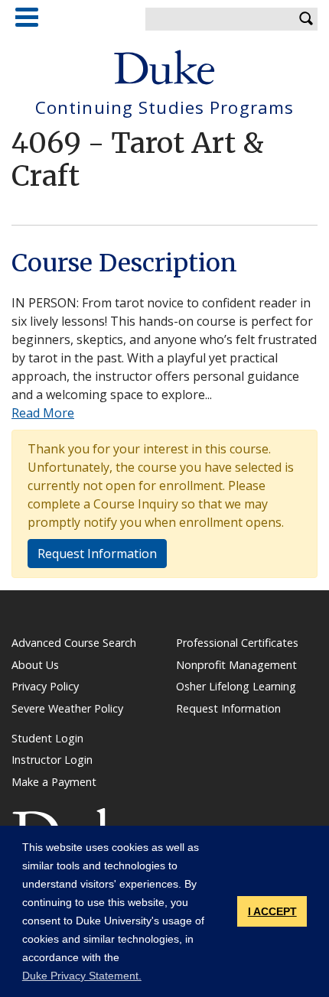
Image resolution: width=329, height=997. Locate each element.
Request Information (97, 553)
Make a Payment (53, 782)
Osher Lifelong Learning (236, 686)
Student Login (47, 738)
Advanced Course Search (73, 642)
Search (306, 19)
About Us (35, 665)
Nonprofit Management (236, 665)
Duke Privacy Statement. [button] (82, 975)
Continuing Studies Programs (164, 108)
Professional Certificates (237, 642)
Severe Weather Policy (67, 708)
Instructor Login (52, 759)
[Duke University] (164, 67)
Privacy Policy (45, 686)
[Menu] (27, 17)
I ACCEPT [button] (272, 911)
